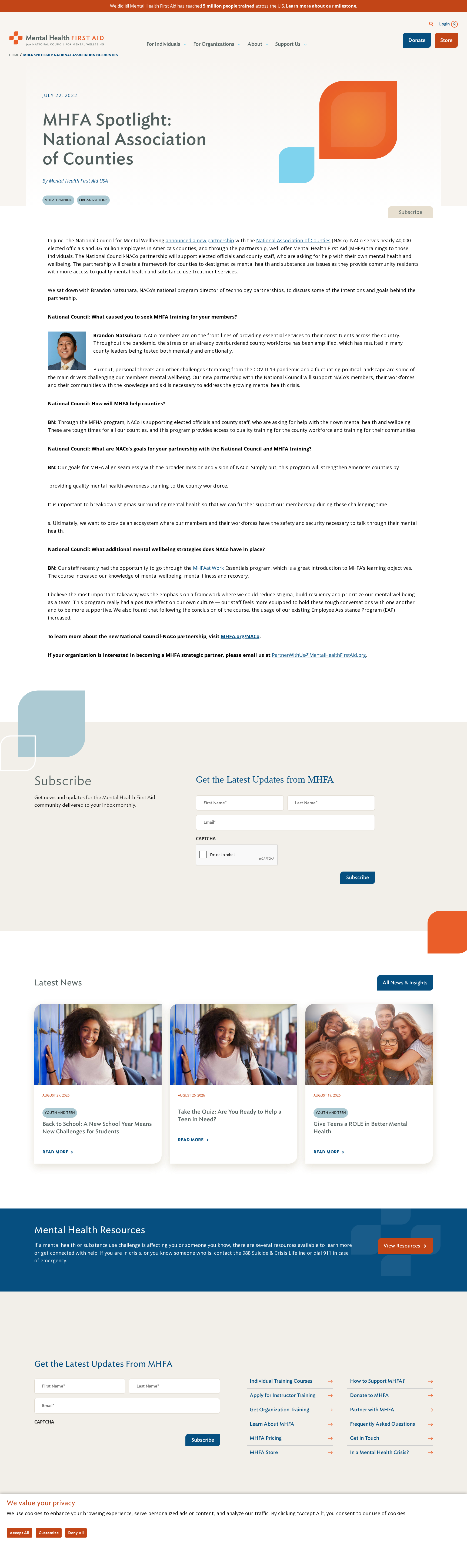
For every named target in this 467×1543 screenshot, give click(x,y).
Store (446, 40)
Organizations (93, 200)
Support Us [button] (288, 44)
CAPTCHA (206, 839)
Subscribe (410, 212)
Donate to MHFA (369, 1395)
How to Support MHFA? (377, 1381)
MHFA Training (58, 200)
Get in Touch (364, 1438)
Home (14, 55)
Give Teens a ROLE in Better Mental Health (360, 1127)
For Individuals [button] (163, 44)
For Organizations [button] (213, 44)
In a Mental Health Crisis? (379, 1452)
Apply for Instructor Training (282, 1395)
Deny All (76, 1532)
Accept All (19, 1532)
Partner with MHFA (372, 1409)
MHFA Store (264, 1452)
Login (444, 24)
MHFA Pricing (266, 1438)
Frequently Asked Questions (382, 1424)
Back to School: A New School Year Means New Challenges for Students (97, 1127)
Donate (416, 40)
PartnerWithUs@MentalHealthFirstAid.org (319, 655)
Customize (49, 1532)
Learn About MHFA (272, 1424)
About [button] (255, 44)
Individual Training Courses (281, 1381)
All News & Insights (405, 982)
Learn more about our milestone (321, 6)
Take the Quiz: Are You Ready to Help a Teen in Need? (229, 1115)
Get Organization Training (279, 1409)
